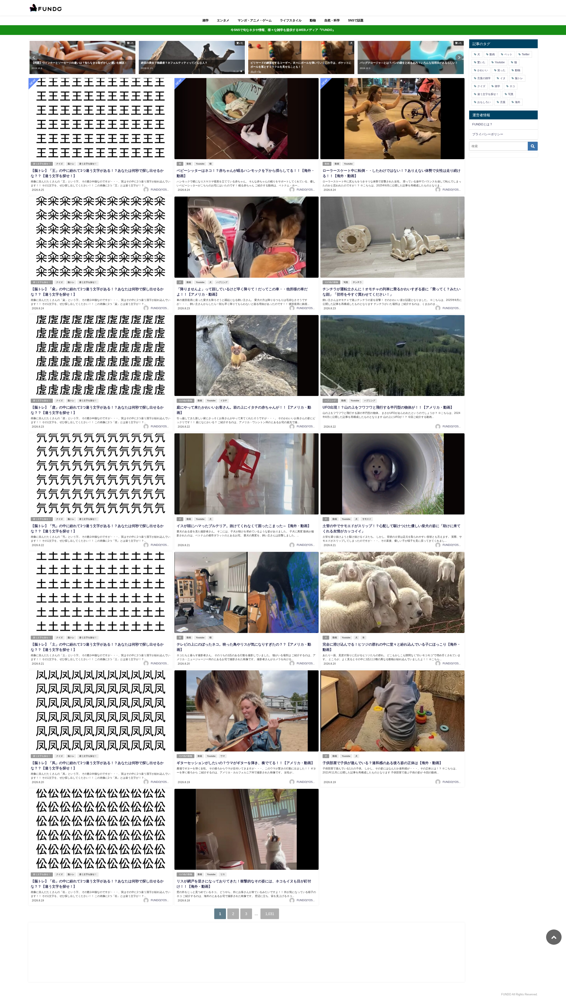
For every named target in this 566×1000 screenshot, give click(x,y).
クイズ (59, 164)
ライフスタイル (291, 20)
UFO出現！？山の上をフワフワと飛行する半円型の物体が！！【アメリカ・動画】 (388, 407)
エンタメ (223, 20)
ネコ (512, 86)
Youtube (200, 164)
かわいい (482, 70)
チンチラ (357, 282)
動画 (189, 164)
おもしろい (484, 102)
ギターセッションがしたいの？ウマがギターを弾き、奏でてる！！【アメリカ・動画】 (246, 763)
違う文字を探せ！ (42, 164)
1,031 (269, 914)
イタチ (223, 401)
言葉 (502, 102)
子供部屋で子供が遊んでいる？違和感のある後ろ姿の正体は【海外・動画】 (383, 763)
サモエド (366, 519)
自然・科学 (332, 20)
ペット (508, 54)
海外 (517, 102)
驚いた (481, 62)
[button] (34, 57)
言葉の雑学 (484, 78)
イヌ (502, 78)
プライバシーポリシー (487, 134)
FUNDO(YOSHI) (160, 189)
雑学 (206, 20)
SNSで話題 (355, 20)
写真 (346, 282)
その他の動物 (331, 282)
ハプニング (222, 282)
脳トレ (71, 164)
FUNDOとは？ (482, 124)
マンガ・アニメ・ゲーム (255, 20)
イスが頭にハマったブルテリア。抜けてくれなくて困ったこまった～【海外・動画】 (244, 526)
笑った (501, 70)
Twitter (526, 54)
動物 (313, 20)
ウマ (222, 756)
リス (222, 874)
